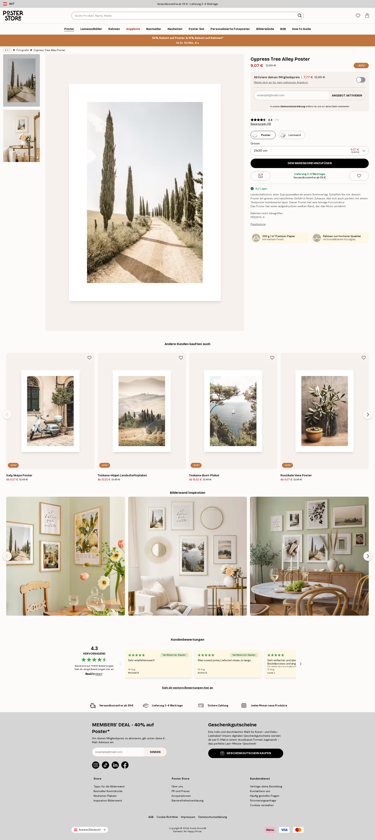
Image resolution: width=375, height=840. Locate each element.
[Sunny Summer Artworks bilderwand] (65, 556)
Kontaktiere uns (260, 791)
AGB (151, 817)
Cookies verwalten (262, 805)
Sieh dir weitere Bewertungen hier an (187, 687)
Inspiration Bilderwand (108, 800)
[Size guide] (260, 176)
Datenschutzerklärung (292, 106)
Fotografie (22, 50)
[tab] (357, 15)
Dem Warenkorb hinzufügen (310, 163)
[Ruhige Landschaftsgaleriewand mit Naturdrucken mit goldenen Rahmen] (187, 556)
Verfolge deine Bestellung (266, 786)
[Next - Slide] (368, 414)
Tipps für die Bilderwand (109, 786)
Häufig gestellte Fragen (264, 796)
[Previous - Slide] (7, 414)
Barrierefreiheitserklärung (188, 800)
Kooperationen (181, 796)
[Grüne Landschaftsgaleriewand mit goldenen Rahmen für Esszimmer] (309, 556)
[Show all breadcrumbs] (7, 50)
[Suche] (300, 16)
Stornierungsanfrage (263, 800)
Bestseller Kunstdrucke (108, 791)
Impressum (188, 817)
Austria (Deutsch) (90, 829)
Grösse (255, 143)
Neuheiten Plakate (105, 796)
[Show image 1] (21, 80)
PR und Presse (181, 791)
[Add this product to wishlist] (359, 176)
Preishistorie (258, 224)
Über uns (177, 786)
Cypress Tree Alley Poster (49, 50)
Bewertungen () (261, 124)
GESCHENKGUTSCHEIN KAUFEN (249, 753)
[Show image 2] (21, 136)
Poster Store (196, 828)
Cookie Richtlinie (167, 817)
